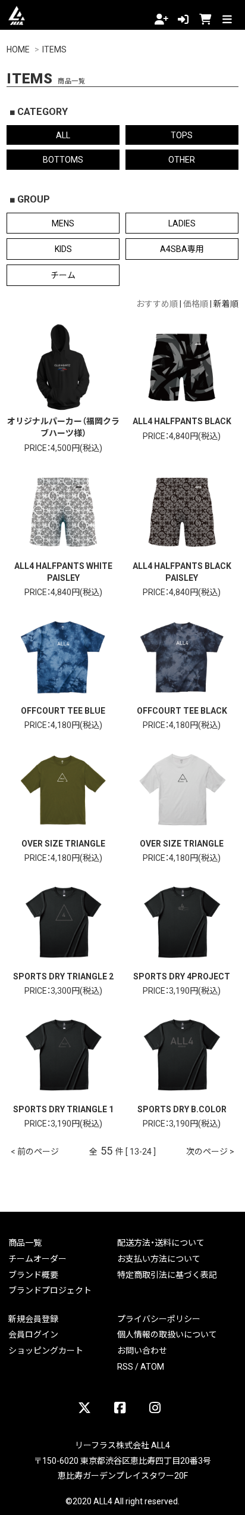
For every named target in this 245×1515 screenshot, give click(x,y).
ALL (63, 135)
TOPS (182, 135)
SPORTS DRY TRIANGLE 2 (63, 976)
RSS (125, 1366)
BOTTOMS (63, 159)
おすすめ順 (157, 303)
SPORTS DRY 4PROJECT (181, 976)
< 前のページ (35, 1151)
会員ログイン (33, 1334)
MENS (63, 223)
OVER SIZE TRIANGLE (63, 843)
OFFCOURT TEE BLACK (182, 710)
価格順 (195, 303)
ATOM (152, 1366)
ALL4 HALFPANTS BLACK (182, 421)
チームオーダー (37, 1258)
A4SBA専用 (182, 248)
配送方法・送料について (161, 1242)
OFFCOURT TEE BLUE (63, 710)
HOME (18, 49)
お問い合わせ (142, 1350)
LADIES (182, 223)
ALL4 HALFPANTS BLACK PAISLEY (182, 571)
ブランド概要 (33, 1274)
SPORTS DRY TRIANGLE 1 (63, 1109)
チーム (63, 275)
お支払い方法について (158, 1258)
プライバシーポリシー (158, 1318)
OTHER (181, 159)
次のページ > (210, 1151)
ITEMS (54, 49)
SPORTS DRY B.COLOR (182, 1109)
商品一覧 (25, 1242)
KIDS (63, 248)
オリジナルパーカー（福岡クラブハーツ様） (63, 426)
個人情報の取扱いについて (167, 1334)
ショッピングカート (45, 1350)
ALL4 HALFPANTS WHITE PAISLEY (63, 571)
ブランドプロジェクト (50, 1290)
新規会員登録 (33, 1318)
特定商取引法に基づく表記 (167, 1274)
